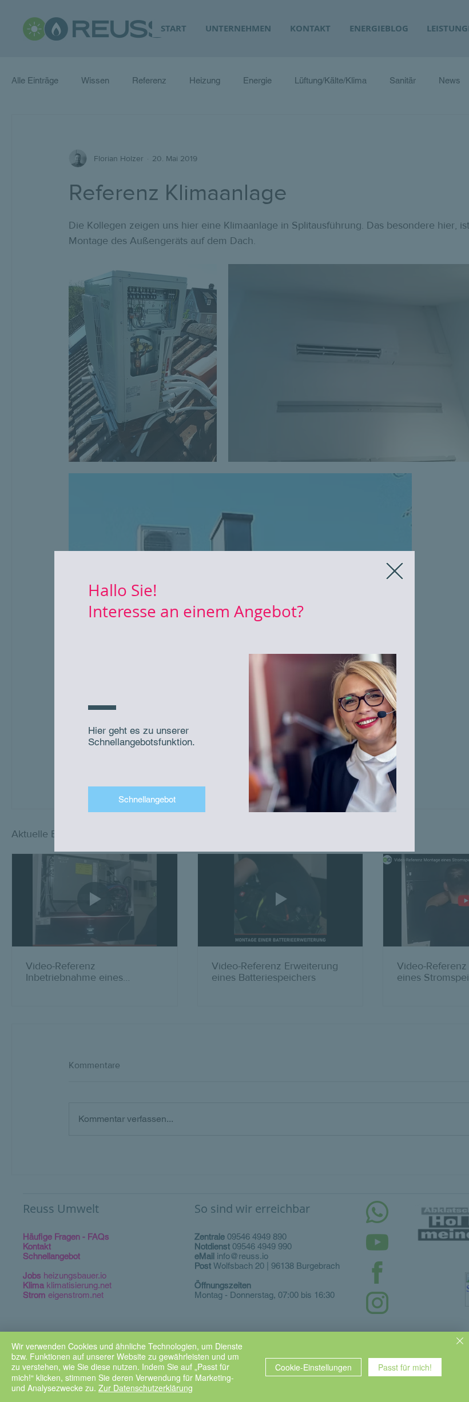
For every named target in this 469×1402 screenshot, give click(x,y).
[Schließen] (460, 1342)
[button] (394, 571)
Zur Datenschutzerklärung (145, 1387)
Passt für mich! (405, 1367)
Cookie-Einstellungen (313, 1367)
